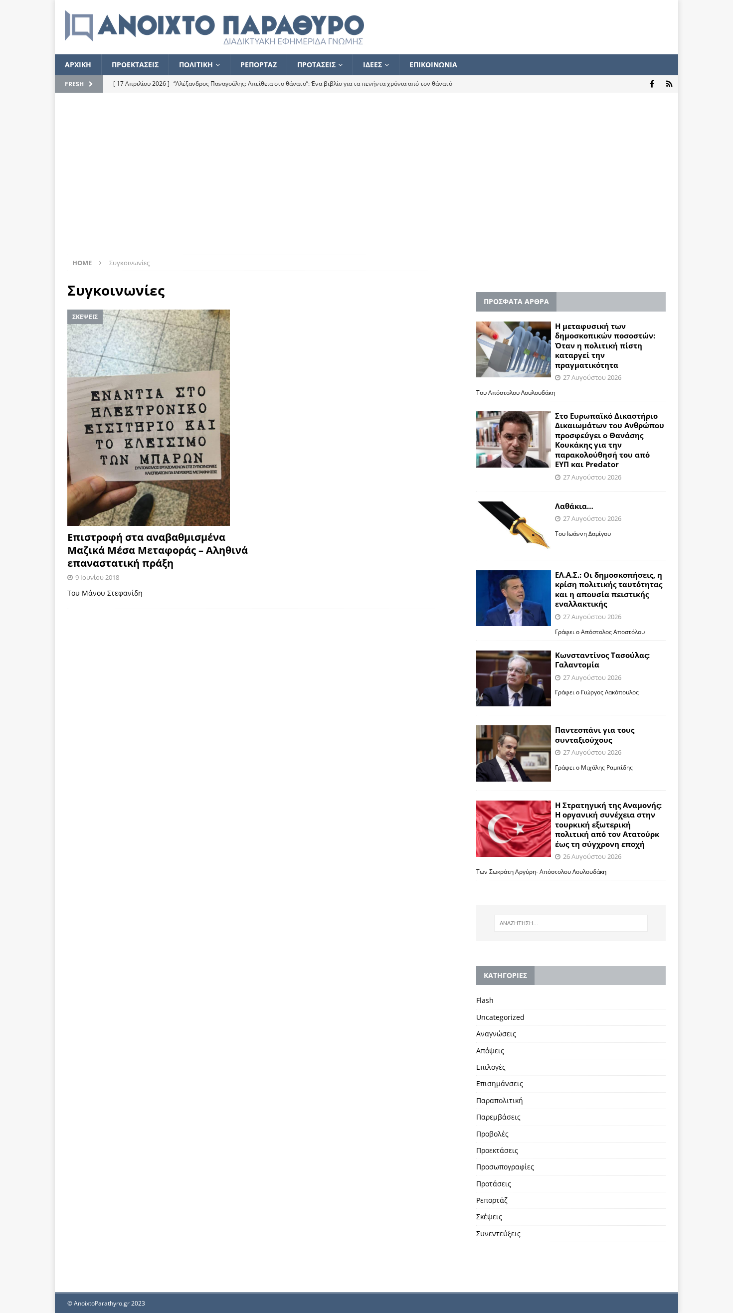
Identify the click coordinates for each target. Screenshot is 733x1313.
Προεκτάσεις (497, 1150)
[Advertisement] (366, 180)
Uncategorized (500, 1017)
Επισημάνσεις (499, 1083)
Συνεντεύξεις (498, 1233)
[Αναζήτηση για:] (571, 923)
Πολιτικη (196, 64)
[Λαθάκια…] (513, 526)
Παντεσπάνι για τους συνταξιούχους (594, 735)
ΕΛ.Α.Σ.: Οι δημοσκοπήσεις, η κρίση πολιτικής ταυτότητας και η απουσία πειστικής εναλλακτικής (608, 589)
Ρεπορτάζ (492, 1200)
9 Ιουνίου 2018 (97, 577)
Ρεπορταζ (258, 64)
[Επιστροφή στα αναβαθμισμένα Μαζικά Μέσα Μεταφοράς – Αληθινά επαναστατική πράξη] (162, 418)
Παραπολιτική (499, 1100)
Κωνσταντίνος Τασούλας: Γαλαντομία (602, 660)
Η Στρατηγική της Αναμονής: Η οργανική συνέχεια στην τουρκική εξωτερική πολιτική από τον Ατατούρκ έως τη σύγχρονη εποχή (608, 824)
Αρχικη (78, 64)
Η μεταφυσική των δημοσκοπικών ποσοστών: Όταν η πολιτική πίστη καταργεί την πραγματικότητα (605, 345)
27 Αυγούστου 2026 (592, 377)
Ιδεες (372, 64)
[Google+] (669, 84)
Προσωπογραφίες (505, 1166)
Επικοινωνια (433, 64)
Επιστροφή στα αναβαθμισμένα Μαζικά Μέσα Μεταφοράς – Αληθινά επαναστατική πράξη (157, 550)
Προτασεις (316, 64)
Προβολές (492, 1134)
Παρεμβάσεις (498, 1117)
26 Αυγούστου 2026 (592, 856)
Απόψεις (490, 1050)
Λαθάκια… (574, 506)
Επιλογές (491, 1067)
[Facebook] (652, 84)
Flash (485, 1000)
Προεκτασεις (135, 64)
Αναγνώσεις (496, 1033)
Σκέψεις (489, 1216)
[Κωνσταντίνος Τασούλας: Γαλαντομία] (513, 679)
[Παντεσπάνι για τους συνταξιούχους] (513, 753)
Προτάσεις (493, 1183)
